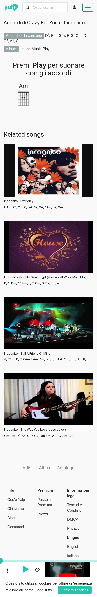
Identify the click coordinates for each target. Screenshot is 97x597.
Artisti (28, 467)
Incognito (74, 23)
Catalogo (66, 467)
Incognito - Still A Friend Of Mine (27, 353)
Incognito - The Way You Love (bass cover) (35, 429)
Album (45, 467)
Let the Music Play (35, 49)
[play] (26, 570)
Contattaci (15, 527)
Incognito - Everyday (18, 201)
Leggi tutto (43, 590)
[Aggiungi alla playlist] (37, 571)
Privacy (73, 528)
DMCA (72, 519)
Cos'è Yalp (16, 499)
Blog (11, 518)
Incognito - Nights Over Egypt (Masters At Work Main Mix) (45, 277)
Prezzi (42, 514)
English (73, 546)
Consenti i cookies (74, 590)
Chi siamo (15, 508)
